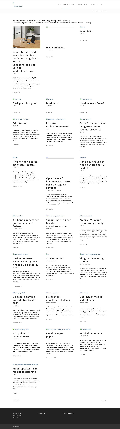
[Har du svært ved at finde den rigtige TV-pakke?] (83, 157)
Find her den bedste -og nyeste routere (26, 163)
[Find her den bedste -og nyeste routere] (15, 157)
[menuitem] (59, 4)
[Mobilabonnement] (86, 329)
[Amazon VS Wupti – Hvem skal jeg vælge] (86, 216)
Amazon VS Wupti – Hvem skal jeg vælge (92, 221)
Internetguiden (56, 190)
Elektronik (15, 73)
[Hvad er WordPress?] (86, 99)
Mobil (14, 105)
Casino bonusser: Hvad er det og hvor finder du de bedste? (25, 261)
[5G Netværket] (47, 254)
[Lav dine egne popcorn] (58, 329)
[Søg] (105, 4)
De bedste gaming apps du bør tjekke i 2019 (25, 300)
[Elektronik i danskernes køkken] (52, 293)
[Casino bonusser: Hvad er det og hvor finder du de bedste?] (21, 254)
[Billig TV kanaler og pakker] (90, 254)
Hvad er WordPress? (92, 103)
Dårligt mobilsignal (25, 103)
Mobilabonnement (91, 333)
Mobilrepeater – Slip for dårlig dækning (25, 370)
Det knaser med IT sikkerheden (91, 298)
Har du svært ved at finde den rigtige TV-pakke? (92, 165)
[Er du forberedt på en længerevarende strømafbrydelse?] (85, 119)
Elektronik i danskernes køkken (58, 298)
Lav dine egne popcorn (54, 335)
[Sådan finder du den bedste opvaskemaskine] (55, 216)
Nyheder (54, 261)
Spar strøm (86, 31)
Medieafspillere (55, 47)
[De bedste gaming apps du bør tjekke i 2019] (19, 293)
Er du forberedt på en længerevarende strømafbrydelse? (93, 126)
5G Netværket (55, 258)
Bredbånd (52, 103)
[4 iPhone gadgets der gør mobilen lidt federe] (18, 216)
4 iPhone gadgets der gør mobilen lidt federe (26, 223)
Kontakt (71, 413)
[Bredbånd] (49, 99)
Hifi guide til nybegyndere (21, 335)
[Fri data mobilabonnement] (55, 119)
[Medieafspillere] (60, 27)
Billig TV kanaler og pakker (92, 260)
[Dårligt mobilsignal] (17, 99)
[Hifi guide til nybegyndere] (21, 329)
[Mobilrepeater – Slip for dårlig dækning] (25, 364)
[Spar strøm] (82, 27)
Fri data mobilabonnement (57, 124)
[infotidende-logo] (17, 6)
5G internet (20, 123)
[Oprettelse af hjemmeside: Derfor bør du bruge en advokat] (60, 158)
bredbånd (15, 125)
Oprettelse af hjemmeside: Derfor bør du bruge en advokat (58, 182)
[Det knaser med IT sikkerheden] (84, 293)
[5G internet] (21, 119)
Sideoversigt (41, 413)
